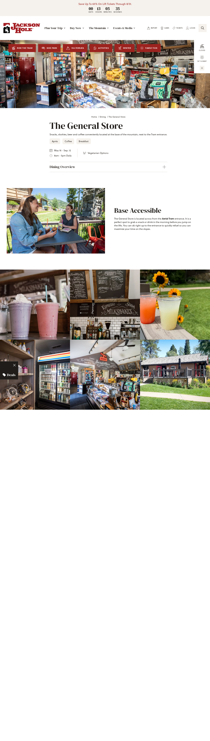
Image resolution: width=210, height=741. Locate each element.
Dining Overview (62, 166)
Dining (103, 116)
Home (94, 116)
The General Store (117, 116)
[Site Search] (203, 28)
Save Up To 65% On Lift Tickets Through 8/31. (105, 4)
